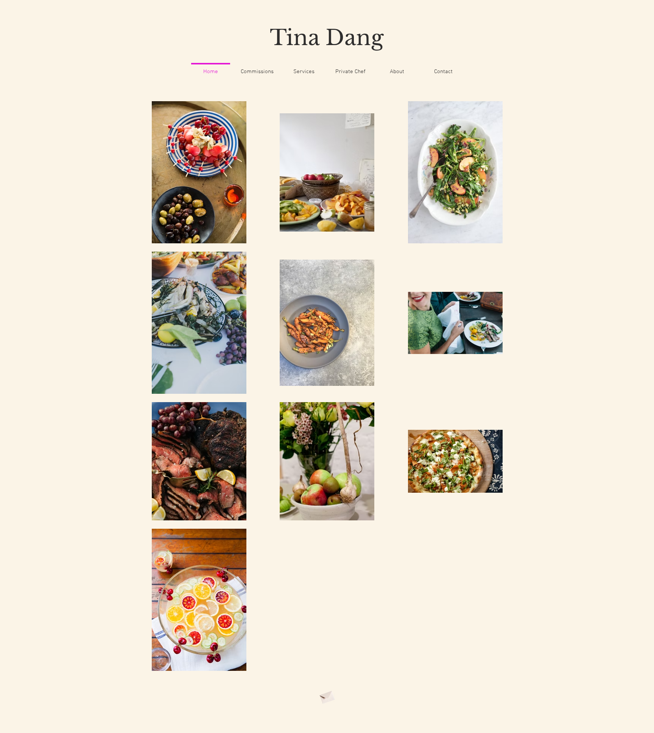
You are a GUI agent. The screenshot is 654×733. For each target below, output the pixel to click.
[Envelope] (326, 696)
